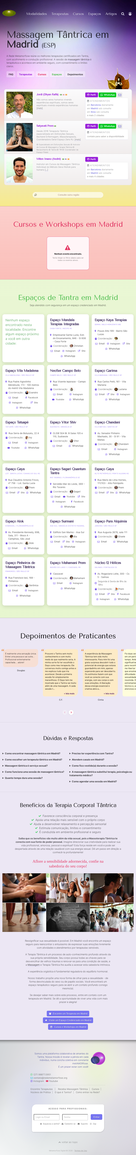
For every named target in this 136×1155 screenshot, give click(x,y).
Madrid (94, 108)
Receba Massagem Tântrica (73, 1089)
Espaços (94, 14)
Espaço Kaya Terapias (111, 320)
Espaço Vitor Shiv (63, 422)
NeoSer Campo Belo (65, 371)
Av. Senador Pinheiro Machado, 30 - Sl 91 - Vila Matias (111, 436)
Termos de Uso (80, 1151)
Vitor (76, 441)
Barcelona (96, 105)
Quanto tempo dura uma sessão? (24, 778)
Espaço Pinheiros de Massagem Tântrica (20, 565)
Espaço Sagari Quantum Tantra (68, 471)
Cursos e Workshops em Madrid (70, 1027)
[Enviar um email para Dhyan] (119, 94)
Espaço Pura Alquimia (111, 521)
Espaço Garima (106, 371)
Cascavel (58, 573)
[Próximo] (71, 712)
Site (83, 350)
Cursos (78, 14)
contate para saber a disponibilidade (105, 136)
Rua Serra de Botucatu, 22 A (24, 433)
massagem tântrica (78, 59)
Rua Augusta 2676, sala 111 (112, 532)
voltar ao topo (70, 1142)
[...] (46, 169)
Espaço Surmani (62, 521)
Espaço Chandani (107, 422)
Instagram (71, 350)
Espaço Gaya (15, 469)
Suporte (84, 1124)
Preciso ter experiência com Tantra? (93, 753)
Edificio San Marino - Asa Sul (68, 532)
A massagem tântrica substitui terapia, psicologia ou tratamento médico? (100, 773)
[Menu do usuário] (130, 16)
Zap (94, 1124)
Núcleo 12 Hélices (108, 563)
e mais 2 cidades (95, 115)
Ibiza (93, 111)
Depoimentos (75, 74)
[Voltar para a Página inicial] (9, 13)
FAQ (11, 74)
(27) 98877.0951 (42, 1074)
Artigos (111, 14)
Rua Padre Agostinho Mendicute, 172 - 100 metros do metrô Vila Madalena (23, 384)
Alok (31, 543)
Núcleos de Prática (41, 1092)
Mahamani (79, 578)
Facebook (33, 397)
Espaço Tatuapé (16, 422)
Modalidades (36, 14)
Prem (32, 487)
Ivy (30, 437)
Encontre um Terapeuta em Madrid (70, 1013)
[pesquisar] (122, 16)
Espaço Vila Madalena (21, 371)
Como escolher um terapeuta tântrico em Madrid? (33, 759)
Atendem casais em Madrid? (88, 759)
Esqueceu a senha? (51, 1124)
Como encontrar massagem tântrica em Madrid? (32, 753)
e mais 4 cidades (95, 176)
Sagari (77, 491)
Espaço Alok (14, 521)
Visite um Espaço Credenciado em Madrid (69, 1020)
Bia (75, 536)
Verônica (33, 585)
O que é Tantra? (63, 1092)
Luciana (122, 389)
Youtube (60, 399)
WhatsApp (69, 356)
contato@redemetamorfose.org (50, 1078)
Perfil (93, 94)
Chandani (123, 444)
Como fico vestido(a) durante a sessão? (95, 765)
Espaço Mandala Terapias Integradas (64, 322)
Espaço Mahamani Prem (68, 563)
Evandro (33, 392)
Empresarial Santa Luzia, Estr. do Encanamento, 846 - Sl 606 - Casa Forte (69, 338)
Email (57, 351)
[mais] (40, 108)
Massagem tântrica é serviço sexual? (26, 765)
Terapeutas (60, 14)
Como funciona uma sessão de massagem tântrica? (34, 771)
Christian (78, 346)
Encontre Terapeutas (42, 1089)
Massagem (34, 964)
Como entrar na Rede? (88, 1092)
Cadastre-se (70, 1124)
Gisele (121, 536)
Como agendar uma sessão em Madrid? (94, 781)
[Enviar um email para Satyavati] (119, 126)
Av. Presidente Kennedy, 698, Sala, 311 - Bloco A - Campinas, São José (24, 535)
